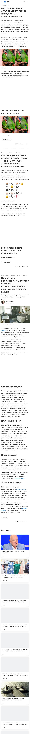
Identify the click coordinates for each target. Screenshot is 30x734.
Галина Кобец (10, 301)
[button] (15, 57)
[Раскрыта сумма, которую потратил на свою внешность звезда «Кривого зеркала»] (15, 595)
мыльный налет (19, 478)
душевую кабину (21, 489)
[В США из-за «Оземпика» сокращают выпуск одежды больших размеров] (15, 570)
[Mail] (5, 2)
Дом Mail (18, 152)
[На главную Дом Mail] (8, 2)
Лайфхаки (25, 275)
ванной (3, 330)
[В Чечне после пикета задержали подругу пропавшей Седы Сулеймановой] (15, 668)
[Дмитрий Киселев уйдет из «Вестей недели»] (15, 546)
